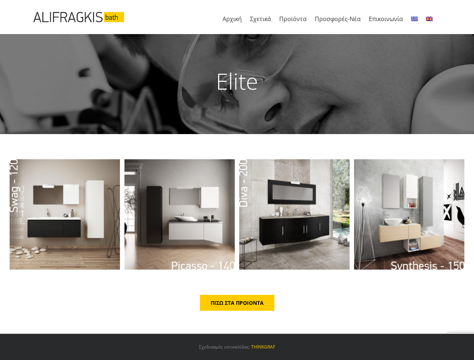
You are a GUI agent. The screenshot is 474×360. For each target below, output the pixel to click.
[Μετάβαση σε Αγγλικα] (429, 17)
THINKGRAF (263, 347)
